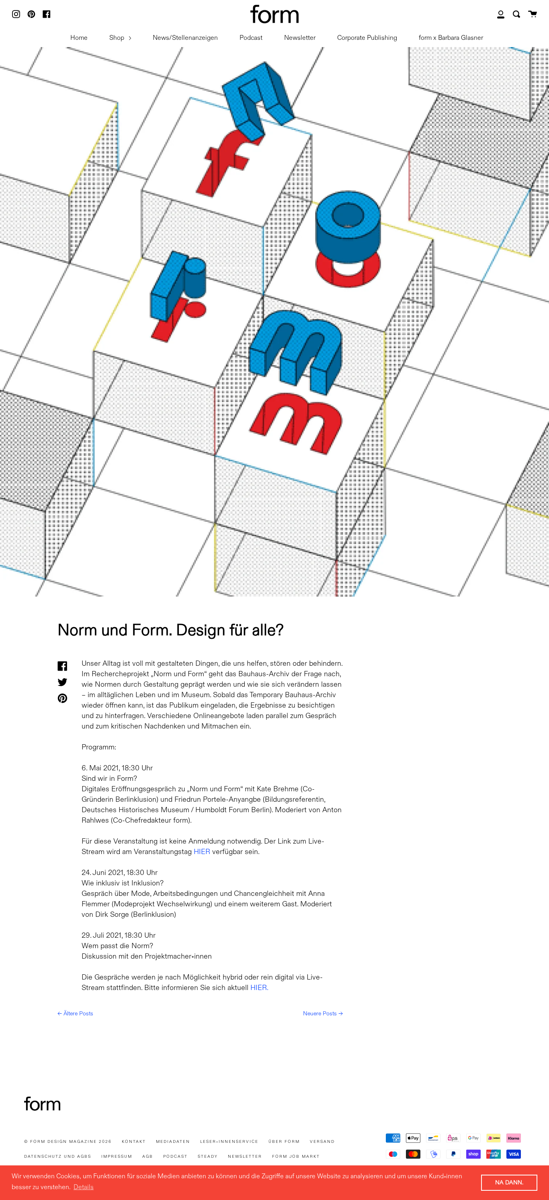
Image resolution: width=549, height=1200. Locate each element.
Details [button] (84, 1187)
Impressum (116, 1157)
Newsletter (299, 38)
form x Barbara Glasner (451, 38)
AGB (147, 1157)
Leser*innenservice (229, 1142)
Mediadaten (173, 1142)
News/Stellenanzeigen (185, 38)
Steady (208, 1157)
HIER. (259, 988)
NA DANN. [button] (509, 1183)
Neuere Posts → (323, 1014)
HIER (202, 852)
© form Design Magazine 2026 (68, 1142)
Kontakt (134, 1142)
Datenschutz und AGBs (57, 1157)
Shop (117, 38)
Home (79, 38)
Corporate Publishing (367, 38)
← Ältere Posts (75, 1014)
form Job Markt (296, 1157)
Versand (322, 1142)
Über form (284, 1142)
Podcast (251, 38)
